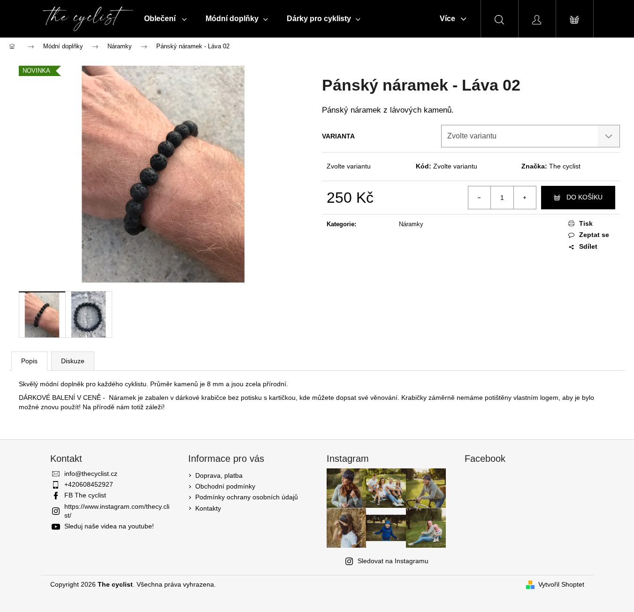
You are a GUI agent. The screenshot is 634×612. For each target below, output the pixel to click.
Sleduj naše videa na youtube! (109, 526)
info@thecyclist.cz (90, 473)
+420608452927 (88, 484)
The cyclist (565, 166)
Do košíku (584, 197)
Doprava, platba (219, 475)
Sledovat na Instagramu (393, 561)
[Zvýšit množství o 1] (524, 197)
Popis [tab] (29, 361)
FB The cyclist (85, 495)
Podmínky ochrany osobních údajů (246, 497)
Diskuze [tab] (72, 361)
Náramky (411, 224)
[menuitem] (165, 19)
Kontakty (208, 508)
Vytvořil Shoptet (561, 584)
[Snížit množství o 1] (479, 197)
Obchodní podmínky (225, 486)
